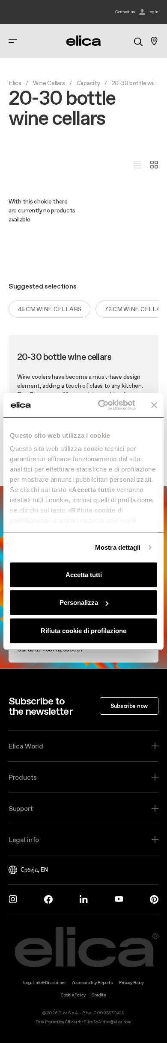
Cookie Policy (73, 995)
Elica (15, 83)
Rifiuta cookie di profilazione (83, 630)
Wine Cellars (49, 83)
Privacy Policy (131, 982)
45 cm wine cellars (49, 309)
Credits (99, 995)
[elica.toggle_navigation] (13, 41)
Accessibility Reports (92, 982)
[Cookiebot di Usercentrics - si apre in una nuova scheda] (101, 405)
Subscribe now (129, 706)
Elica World (26, 746)
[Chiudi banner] (154, 405)
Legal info (24, 839)
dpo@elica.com (117, 1022)
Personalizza (79, 602)
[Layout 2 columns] (154, 165)
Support (21, 808)
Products (23, 777)
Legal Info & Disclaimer (44, 982)
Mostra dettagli (118, 547)
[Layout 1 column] (137, 165)
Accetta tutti (84, 574)
